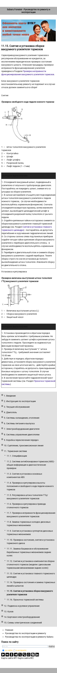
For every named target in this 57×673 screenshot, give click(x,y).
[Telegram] (16, 654)
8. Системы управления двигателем (21, 434)
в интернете (21, 650)
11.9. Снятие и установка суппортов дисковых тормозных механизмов (30, 532)
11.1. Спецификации (17, 456)
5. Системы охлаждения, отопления (21, 418)
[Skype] (33, 654)
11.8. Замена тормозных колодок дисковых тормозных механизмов (28, 523)
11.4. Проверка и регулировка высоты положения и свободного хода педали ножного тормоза (30, 486)
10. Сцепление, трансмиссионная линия (23, 445)
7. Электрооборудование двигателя (22, 429)
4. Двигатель (10, 412)
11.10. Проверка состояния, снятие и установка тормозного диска (30, 541)
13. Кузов (8, 611)
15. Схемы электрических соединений (23, 622)
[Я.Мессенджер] (3, 654)
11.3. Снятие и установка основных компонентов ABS (24, 475)
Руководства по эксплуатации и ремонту (25, 633)
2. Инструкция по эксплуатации (20, 401)
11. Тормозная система (15, 451)
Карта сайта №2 (26, 658)
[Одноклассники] (11, 654)
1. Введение (10, 396)
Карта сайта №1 (9, 658)
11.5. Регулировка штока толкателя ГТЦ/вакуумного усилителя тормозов (27, 497)
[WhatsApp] (28, 654)
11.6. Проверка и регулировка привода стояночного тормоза (26, 506)
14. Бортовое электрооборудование (22, 617)
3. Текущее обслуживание (17, 407)
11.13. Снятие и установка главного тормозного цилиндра (31, 575)
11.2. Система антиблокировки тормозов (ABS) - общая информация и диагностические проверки (31, 465)
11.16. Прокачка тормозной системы (25, 599)
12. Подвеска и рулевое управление (22, 606)
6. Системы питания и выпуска (19, 423)
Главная (9, 630)
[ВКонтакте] (7, 654)
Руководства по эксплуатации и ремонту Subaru (29, 637)
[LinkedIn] (37, 654)
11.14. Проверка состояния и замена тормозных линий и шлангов (31, 584)
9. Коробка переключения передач (21, 440)
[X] (20, 654)
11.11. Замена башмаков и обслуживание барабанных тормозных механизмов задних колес (29, 552)
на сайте (8, 650)
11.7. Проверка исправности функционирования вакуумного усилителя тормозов (31, 514)
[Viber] (24, 654)
